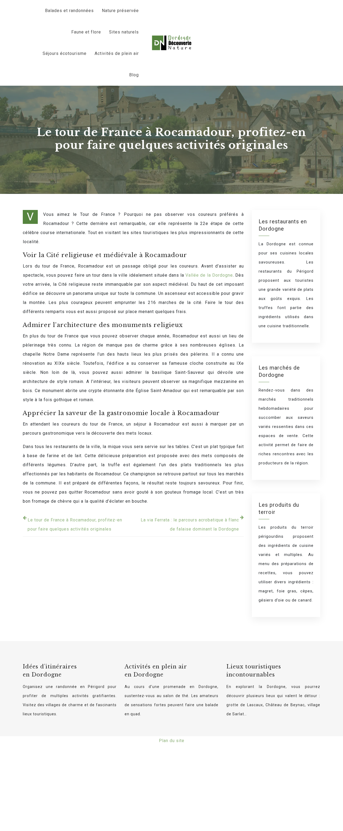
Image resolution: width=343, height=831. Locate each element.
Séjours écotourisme (65, 53)
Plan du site (171, 740)
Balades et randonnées (69, 10)
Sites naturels (124, 32)
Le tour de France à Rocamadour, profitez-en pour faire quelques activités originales (75, 524)
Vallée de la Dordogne (209, 275)
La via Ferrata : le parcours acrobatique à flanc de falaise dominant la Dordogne (190, 524)
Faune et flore (86, 32)
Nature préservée (120, 10)
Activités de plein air (117, 53)
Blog (134, 74)
